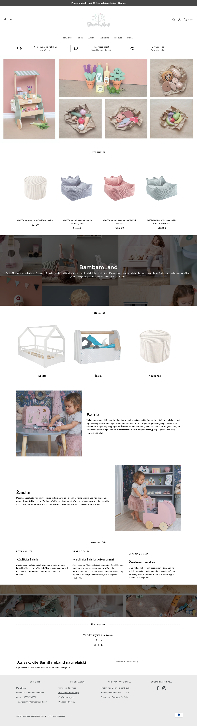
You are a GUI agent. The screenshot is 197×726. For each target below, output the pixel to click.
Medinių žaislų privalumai (93, 559)
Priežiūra (118, 38)
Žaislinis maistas (142, 562)
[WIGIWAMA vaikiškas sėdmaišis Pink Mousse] (120, 188)
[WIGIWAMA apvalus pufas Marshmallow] (35, 188)
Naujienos (67, 38)
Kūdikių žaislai (27, 559)
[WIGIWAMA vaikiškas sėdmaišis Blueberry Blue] (77, 188)
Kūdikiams (104, 38)
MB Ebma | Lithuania (56, 716)
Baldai (80, 38)
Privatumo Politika (66, 702)
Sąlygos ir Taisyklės (67, 688)
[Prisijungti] (178, 19)
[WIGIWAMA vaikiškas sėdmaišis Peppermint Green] (162, 188)
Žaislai (91, 38)
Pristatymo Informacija (68, 692)
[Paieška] (172, 19)
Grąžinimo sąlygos (66, 697)
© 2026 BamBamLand (25, 716)
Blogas (130, 38)
